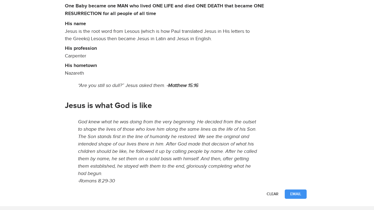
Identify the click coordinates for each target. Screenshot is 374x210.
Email (295, 194)
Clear (272, 194)
